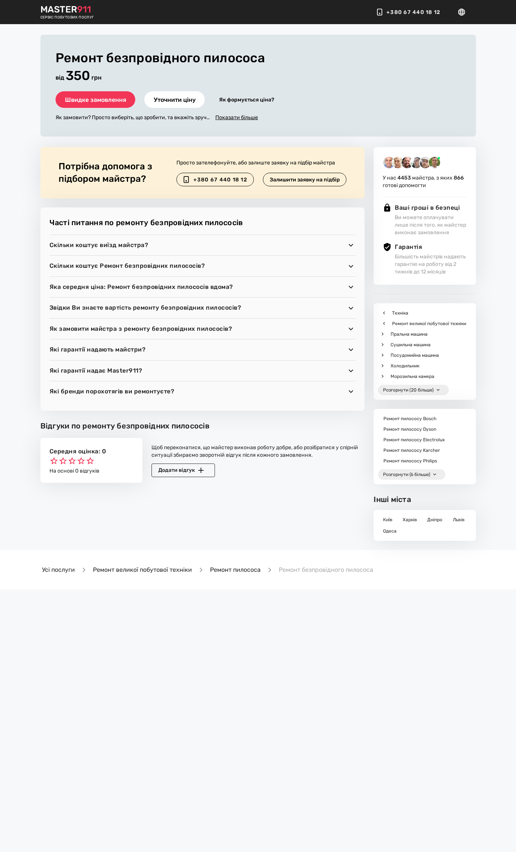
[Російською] (464, 12)
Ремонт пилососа (235, 569)
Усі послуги (58, 569)
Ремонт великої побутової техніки (142, 569)
